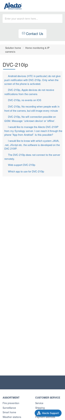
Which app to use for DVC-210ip (26, 171)
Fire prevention (11, 403)
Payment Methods (45, 417)
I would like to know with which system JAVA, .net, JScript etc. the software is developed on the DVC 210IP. (32, 144)
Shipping (40, 407)
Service (39, 403)
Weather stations (12, 417)
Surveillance (9, 407)
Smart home (9, 412)
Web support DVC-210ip (21, 165)
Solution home (13, 48)
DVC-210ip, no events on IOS (24, 100)
